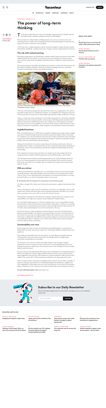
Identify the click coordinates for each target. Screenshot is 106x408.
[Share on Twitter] (3, 35)
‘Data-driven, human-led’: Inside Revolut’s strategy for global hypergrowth (64, 320)
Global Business (84, 48)
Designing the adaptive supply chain (13, 318)
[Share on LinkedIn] (6, 35)
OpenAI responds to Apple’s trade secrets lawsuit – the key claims (90, 329)
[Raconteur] (53, 7)
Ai (79, 40)
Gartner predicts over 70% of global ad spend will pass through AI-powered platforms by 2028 (39, 330)
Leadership (64, 13)
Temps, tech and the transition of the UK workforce (39, 319)
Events (71, 13)
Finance (47, 13)
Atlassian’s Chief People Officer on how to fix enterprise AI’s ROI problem (14, 329)
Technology (40, 13)
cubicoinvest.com (43, 270)
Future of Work (33, 316)
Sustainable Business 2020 (26, 19)
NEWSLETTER (90, 7)
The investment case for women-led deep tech (65, 329)
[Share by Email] (10, 35)
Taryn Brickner (6, 39)
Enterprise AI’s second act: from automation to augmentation (89, 319)
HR (33, 13)
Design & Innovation (9, 316)
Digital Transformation (87, 57)
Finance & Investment (61, 326)
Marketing (55, 13)
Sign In (100, 7)
